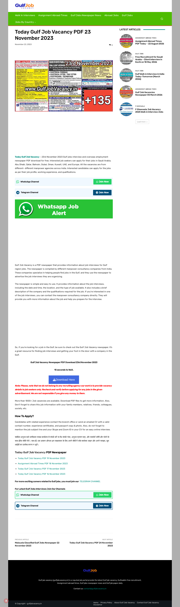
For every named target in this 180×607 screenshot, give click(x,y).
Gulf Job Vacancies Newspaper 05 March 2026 (148, 93)
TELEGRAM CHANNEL (89, 481)
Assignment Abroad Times (145, 38)
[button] (161, 19)
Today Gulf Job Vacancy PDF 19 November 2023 (41, 458)
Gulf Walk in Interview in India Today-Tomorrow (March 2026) (149, 76)
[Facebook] (54, 53)
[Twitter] (60, 53)
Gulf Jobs (139, 54)
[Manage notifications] (6, 601)
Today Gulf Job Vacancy (27, 157)
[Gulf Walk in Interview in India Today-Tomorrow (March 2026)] (126, 75)
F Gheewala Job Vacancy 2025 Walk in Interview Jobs (149, 110)
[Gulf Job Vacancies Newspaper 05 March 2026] (126, 92)
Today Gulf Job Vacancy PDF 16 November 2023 (41, 474)
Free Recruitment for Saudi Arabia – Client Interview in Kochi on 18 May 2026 (149, 59)
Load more (141, 121)
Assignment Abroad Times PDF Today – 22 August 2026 (149, 42)
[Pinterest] (67, 53)
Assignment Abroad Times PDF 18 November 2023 (43, 463)
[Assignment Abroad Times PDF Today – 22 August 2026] (126, 41)
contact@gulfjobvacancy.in (95, 589)
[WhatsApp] (73, 53)
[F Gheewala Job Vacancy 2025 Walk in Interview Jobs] (126, 109)
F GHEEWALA (140, 106)
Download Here (65, 379)
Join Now (104, 181)
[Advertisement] (64, 132)
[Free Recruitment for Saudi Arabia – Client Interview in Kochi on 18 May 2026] (126, 58)
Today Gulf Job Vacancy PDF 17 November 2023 (41, 468)
